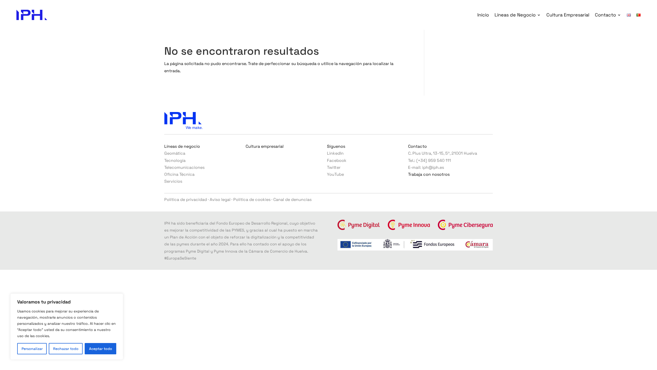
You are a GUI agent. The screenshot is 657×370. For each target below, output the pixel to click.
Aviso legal (220, 199)
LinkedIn (335, 153)
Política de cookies (251, 199)
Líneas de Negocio (515, 15)
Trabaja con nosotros (429, 174)
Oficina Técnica (179, 174)
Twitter (334, 167)
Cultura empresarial (265, 146)
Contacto (605, 15)
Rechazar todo (66, 348)
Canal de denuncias (292, 199)
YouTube (335, 174)
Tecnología (175, 160)
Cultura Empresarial (567, 15)
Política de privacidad (185, 199)
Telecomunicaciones (184, 167)
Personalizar (32, 348)
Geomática (174, 153)
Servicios (173, 181)
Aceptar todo (100, 348)
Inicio (483, 15)
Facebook (336, 160)
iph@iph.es (433, 167)
